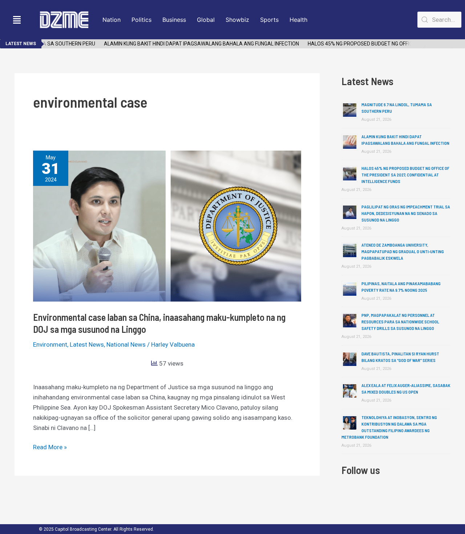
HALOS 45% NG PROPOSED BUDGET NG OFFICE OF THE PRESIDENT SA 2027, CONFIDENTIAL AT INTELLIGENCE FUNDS (405, 175)
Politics (141, 19)
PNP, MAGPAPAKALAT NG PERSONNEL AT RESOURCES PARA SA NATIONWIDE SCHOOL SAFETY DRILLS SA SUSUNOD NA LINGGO (400, 321)
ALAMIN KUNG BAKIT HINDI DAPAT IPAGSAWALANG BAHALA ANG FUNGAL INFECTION (195, 44)
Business (174, 19)
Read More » (50, 446)
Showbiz (237, 19)
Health (298, 19)
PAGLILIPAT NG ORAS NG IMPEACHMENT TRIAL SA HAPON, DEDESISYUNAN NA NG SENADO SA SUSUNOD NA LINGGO (405, 213)
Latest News (87, 344)
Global (206, 19)
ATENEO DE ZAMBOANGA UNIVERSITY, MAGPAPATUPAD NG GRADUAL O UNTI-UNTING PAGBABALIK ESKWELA (402, 251)
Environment (50, 344)
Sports (269, 19)
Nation (111, 19)
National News (126, 344)
